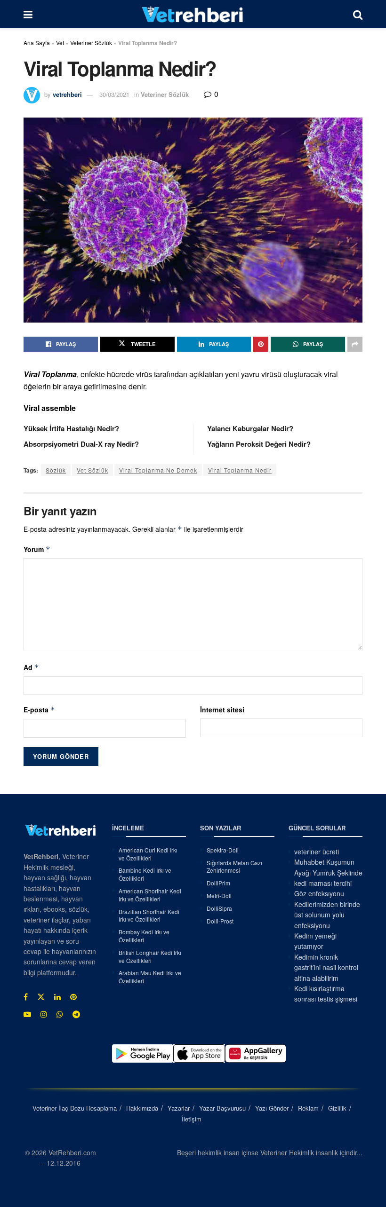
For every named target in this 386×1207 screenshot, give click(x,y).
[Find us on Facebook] (26, 997)
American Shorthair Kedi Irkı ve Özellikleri (150, 895)
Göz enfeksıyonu (319, 893)
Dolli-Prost (220, 921)
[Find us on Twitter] (41, 997)
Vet (60, 43)
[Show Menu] (28, 14)
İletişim (191, 1118)
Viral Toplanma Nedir (240, 470)
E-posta (39, 709)
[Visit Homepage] (192, 14)
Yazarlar (179, 1108)
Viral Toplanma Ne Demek (158, 470)
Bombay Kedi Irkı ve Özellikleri (144, 936)
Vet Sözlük (92, 470)
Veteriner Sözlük (91, 43)
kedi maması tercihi (323, 883)
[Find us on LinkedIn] (57, 997)
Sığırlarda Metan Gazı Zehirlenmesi (234, 867)
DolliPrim (218, 883)
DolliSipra (219, 908)
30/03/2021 (114, 94)
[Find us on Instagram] (43, 1014)
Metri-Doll (219, 895)
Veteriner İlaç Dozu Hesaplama (74, 1108)
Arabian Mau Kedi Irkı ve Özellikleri (150, 977)
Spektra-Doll (223, 850)
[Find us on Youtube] (27, 1014)
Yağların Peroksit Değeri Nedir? (259, 444)
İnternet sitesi (222, 709)
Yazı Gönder (272, 1108)
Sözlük (56, 470)
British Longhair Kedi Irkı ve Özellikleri (150, 956)
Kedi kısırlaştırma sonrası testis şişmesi (325, 993)
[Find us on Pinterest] (73, 997)
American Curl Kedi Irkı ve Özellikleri (148, 854)
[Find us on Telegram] (76, 1014)
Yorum (37, 549)
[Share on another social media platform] (354, 344)
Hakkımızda (142, 1108)
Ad (31, 667)
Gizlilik (337, 1108)
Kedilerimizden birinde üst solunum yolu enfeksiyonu (327, 914)
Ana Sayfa (37, 43)
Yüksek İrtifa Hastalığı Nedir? (71, 428)
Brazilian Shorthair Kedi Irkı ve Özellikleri (149, 915)
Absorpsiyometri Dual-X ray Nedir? (81, 444)
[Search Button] (357, 14)
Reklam (308, 1108)
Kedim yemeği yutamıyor (315, 941)
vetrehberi (67, 94)
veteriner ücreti (316, 851)
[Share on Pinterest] (260, 344)
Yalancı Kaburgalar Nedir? (250, 428)
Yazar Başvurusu (222, 1108)
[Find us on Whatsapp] (59, 1014)
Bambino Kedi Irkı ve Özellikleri (145, 874)
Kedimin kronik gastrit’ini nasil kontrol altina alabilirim (326, 967)
